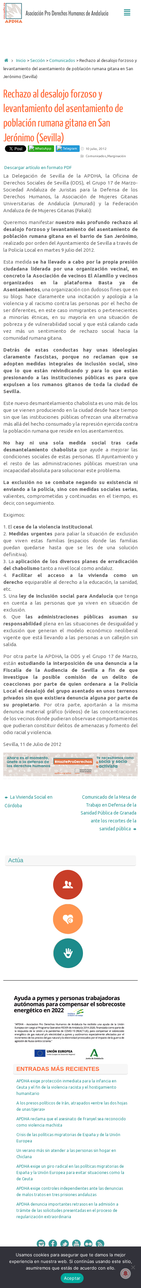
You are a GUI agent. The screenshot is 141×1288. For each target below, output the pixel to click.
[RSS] (100, 1244)
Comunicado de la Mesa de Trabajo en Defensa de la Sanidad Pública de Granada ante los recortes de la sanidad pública (108, 812)
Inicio (21, 60)
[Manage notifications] (125, 1273)
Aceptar (72, 1278)
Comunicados (96, 156)
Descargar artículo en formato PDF (38, 167)
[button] (126, 13)
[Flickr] (88, 1244)
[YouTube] (76, 1244)
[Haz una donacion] (70, 918)
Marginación (116, 156)
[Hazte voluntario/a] (70, 953)
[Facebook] (53, 1244)
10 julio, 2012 (96, 149)
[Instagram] (41, 1244)
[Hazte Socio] (70, 884)
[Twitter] (64, 1244)
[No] (133, 1267)
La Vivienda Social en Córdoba (28, 801)
